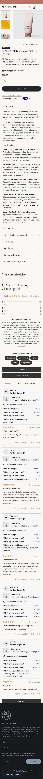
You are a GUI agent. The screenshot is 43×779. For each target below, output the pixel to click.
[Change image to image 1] (5, 14)
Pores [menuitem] (34, 358)
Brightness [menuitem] (25, 362)
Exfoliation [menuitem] (23, 358)
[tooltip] (30, 319)
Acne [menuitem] (15, 362)
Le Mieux (6, 54)
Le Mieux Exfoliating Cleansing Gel (24, 400)
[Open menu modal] (40, 7)
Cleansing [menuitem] (11, 358)
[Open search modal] (30, 7)
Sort (20, 383)
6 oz (5, 81)
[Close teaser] (23, 771)
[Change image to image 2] (5, 24)
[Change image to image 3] (5, 34)
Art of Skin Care (21, 771)
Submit (33, 761)
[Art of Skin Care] (9, 7)
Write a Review (25, 376)
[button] (21, 70)
